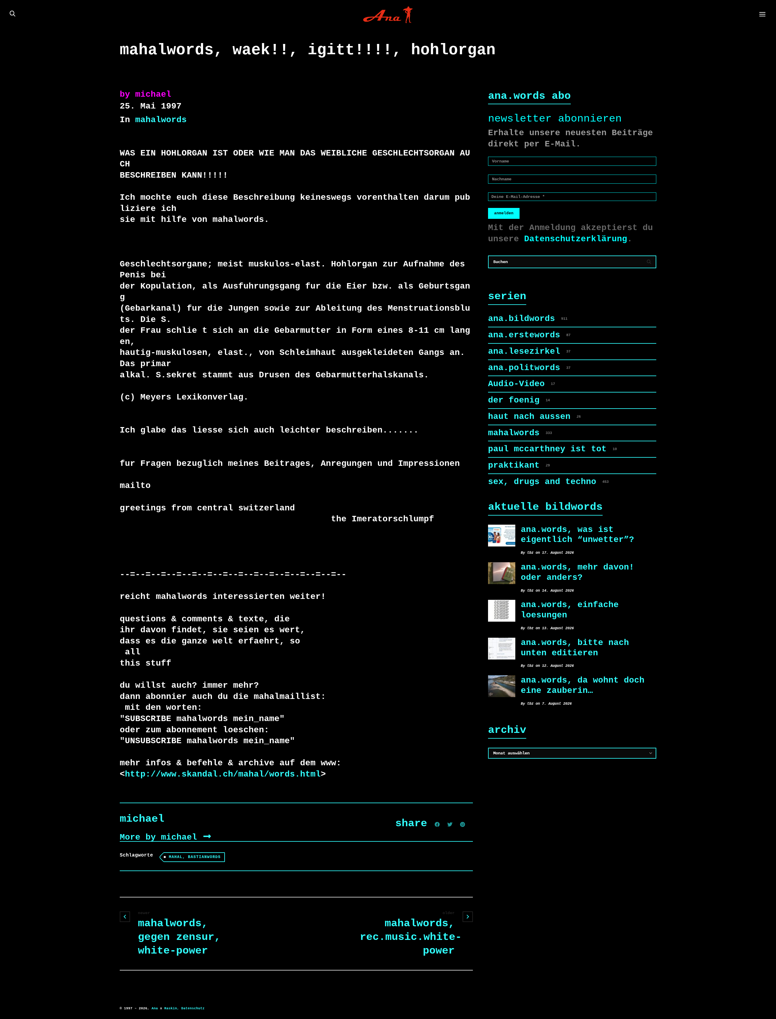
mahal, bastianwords (195, 857)
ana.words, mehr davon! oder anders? (577, 572)
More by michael (161, 837)
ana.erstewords (529, 335)
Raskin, (171, 1008)
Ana (155, 1008)
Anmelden (503, 213)
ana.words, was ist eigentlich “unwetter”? (577, 535)
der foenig (519, 400)
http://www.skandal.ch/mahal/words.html (223, 774)
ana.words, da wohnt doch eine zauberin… (582, 685)
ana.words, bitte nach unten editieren (575, 648)
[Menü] (762, 14)
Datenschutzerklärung (575, 239)
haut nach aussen (534, 416)
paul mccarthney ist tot (552, 449)
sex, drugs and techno (548, 481)
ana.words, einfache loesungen (570, 610)
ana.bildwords (527, 318)
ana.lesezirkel (529, 351)
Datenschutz (193, 1008)
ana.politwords (529, 368)
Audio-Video (521, 384)
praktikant (519, 465)
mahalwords (161, 120)
